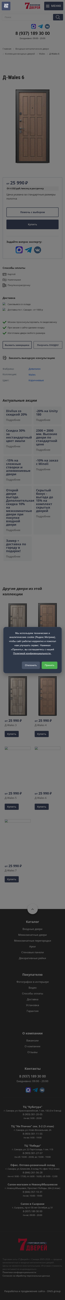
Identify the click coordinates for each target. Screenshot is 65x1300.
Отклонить (31, 665)
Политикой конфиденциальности (32, 653)
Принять (49, 665)
